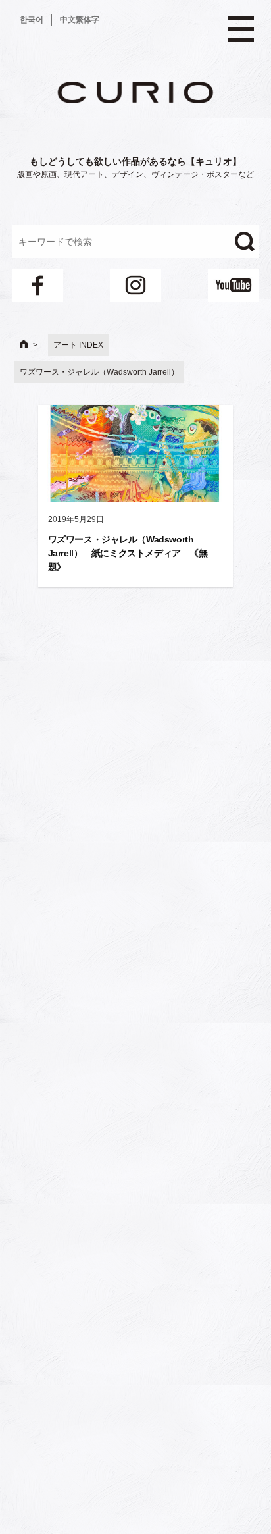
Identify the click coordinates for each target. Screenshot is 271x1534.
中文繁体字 (79, 19)
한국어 (31, 19)
